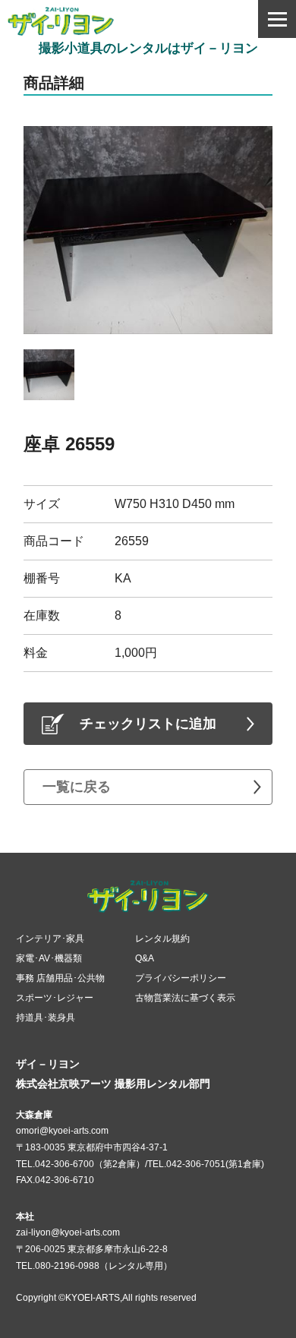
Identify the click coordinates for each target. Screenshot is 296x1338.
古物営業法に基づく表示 (185, 997)
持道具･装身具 (45, 1017)
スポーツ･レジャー (54, 997)
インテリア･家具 (50, 938)
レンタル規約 (162, 938)
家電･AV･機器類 (49, 958)
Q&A (144, 958)
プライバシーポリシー (180, 978)
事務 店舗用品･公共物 (60, 978)
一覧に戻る (77, 786)
